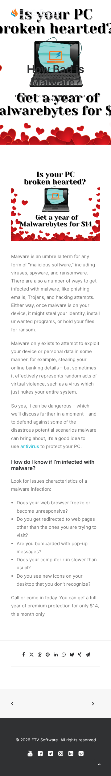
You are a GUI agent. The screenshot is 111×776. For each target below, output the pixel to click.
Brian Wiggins (56, 99)
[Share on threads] (39, 654)
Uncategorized (70, 96)
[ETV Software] (35, 13)
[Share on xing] (79, 654)
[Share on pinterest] (47, 654)
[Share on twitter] (31, 654)
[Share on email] (87, 654)
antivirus (29, 446)
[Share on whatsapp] (63, 654)
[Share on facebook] (23, 654)
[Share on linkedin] (55, 654)
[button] (97, 14)
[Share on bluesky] (71, 654)
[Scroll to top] (99, 764)
